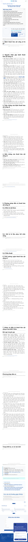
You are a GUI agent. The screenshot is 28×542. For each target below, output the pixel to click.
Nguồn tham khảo (7, 482)
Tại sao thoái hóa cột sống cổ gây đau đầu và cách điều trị (11, 186)
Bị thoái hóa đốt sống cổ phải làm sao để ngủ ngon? (8, 498)
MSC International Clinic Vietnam (12, 472)
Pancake (21, 540)
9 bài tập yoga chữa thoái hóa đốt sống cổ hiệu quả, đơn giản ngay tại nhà (12, 251)
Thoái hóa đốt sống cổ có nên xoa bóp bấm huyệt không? (9, 499)
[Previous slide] (24, 505)
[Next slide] (25, 505)
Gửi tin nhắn (21, 539)
